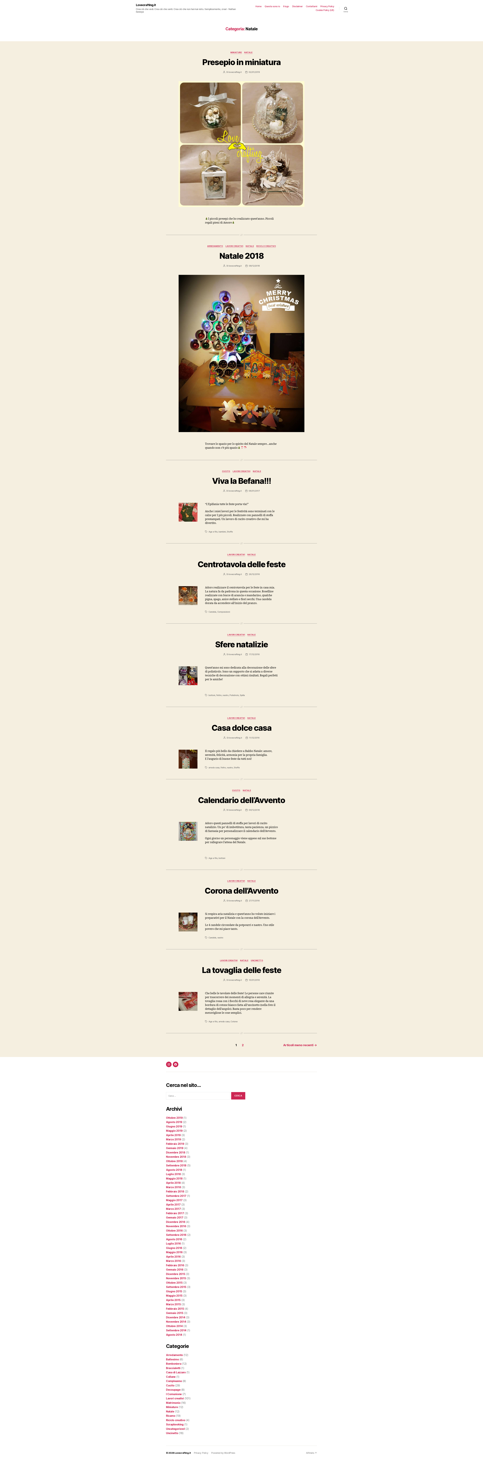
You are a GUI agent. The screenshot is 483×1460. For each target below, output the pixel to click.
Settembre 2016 (176, 1234)
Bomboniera (173, 1363)
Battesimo (172, 1359)
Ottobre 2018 (174, 1161)
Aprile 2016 (173, 1256)
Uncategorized (175, 1428)
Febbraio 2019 (175, 1143)
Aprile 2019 (173, 1135)
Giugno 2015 (174, 1291)
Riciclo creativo (266, 246)
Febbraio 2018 (175, 1191)
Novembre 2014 (176, 1321)
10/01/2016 (254, 980)
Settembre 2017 (176, 1195)
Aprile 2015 (173, 1300)
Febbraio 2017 (175, 1213)
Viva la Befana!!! (241, 481)
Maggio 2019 (174, 1130)
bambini (222, 531)
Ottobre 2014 (174, 1326)
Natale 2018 (241, 256)
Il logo (286, 6)
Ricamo (170, 1415)
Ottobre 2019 (174, 1117)
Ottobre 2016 (174, 1230)
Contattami (311, 6)
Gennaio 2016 (174, 1269)
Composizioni (223, 612)
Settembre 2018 (176, 1165)
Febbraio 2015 (175, 1308)
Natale (248, 52)
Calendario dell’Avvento (241, 800)
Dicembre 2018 (175, 1152)
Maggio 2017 (174, 1200)
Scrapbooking (175, 1424)
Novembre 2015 (176, 1278)
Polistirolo (234, 695)
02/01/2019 (254, 72)
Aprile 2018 (173, 1182)
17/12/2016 (254, 654)
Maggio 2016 (174, 1252)
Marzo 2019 (173, 1139)
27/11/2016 (254, 900)
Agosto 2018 (174, 1169)
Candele (212, 937)
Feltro (219, 695)
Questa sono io (272, 6)
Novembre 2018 (176, 1156)
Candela (212, 612)
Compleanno (174, 1381)
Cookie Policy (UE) (325, 10)
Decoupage (173, 1389)
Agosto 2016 (174, 1239)
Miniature (236, 52)
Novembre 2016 (176, 1226)
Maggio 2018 (174, 1178)
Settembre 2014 (176, 1330)
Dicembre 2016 (175, 1222)
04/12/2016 (254, 810)
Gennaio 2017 (174, 1217)
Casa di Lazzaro (176, 1372)
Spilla (242, 695)
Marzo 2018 (173, 1187)
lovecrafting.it (235, 72)
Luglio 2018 (173, 1174)
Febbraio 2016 (175, 1265)
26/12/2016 (254, 574)
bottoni (212, 695)
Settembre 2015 (176, 1287)
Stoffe (230, 531)
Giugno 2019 (174, 1126)
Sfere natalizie (241, 644)
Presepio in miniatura (241, 62)
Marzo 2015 (173, 1304)
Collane (171, 1376)
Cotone (234, 1021)
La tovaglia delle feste (241, 970)
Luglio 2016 (173, 1243)
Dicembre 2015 (175, 1274)
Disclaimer (297, 6)
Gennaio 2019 (174, 1148)
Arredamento (215, 246)
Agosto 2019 (174, 1122)
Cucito (226, 471)
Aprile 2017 (173, 1204)
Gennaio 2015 (174, 1313)
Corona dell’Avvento (241, 890)
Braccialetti (173, 1368)
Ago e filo (213, 531)
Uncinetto (257, 960)
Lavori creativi (234, 246)
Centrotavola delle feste (241, 564)
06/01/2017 (254, 491)
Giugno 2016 (174, 1248)
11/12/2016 (254, 737)
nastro (225, 695)
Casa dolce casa (241, 728)
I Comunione (174, 1394)
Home (258, 6)
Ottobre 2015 (174, 1282)
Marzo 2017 (173, 1208)
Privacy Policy (327, 6)
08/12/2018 (254, 266)
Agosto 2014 (174, 1334)
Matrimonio (173, 1402)
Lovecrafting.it (146, 5)
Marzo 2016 (173, 1261)
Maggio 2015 (174, 1295)
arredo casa (214, 767)
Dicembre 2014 (175, 1317)
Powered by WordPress (223, 1453)
